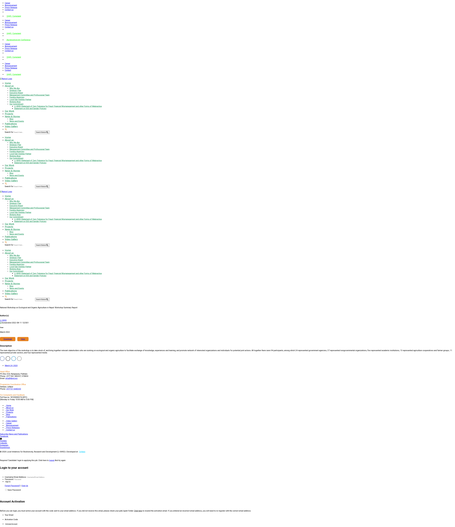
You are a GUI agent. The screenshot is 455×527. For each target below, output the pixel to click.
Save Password (14, 490)
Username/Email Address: (15, 477)
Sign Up (25, 486)
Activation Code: (11, 519)
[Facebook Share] (2, 358)
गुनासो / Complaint (13, 16)
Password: (9, 479)
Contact (8, 70)
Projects (9, 412)
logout (51, 460)
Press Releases (13, 428)
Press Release (11, 7)
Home (8, 405)
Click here (138, 511)
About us (10, 408)
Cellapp (82, 452)
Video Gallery (11, 421)
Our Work (10, 410)
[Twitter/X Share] (8, 358)
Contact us (9, 10)
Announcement (11, 5)
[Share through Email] (19, 358)
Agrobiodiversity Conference (18, 40)
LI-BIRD (3, 320)
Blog (8, 414)
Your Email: (9, 515)
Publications (11, 417)
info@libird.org (11, 378)
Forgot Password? (12, 486)
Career (7, 3)
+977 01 (13, 389)
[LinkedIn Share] (13, 358)
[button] (6, 129)
